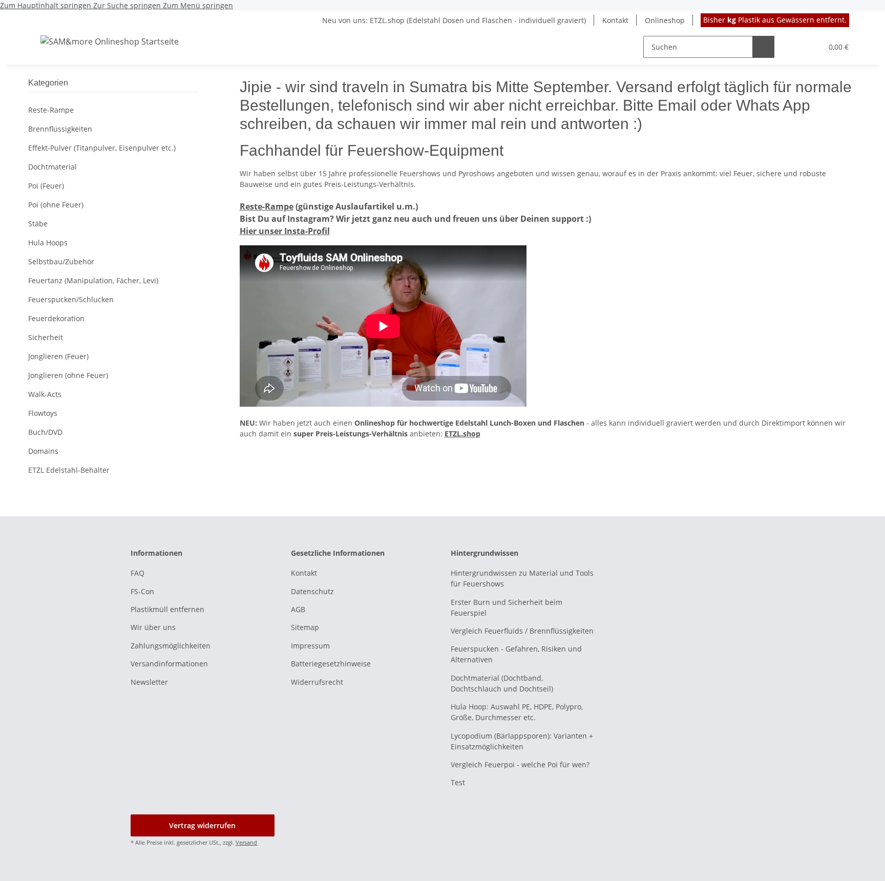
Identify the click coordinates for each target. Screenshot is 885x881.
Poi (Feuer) (46, 186)
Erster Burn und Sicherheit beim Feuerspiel (506, 607)
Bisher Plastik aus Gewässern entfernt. (775, 20)
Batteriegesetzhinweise (331, 663)
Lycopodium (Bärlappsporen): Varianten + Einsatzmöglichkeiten (522, 741)
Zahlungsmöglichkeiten (170, 646)
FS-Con (142, 591)
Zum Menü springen (198, 5)
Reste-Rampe (266, 206)
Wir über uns (153, 627)
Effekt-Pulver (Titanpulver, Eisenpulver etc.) (102, 148)
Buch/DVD (45, 432)
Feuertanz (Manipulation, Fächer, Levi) (93, 280)
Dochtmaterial (52, 167)
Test (458, 782)
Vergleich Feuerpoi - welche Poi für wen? (520, 764)
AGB (298, 609)
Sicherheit (45, 337)
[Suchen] (763, 47)
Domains (43, 451)
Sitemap (305, 627)
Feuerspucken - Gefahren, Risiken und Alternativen (516, 654)
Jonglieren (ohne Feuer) (68, 375)
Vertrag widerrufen (202, 825)
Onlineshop (665, 20)
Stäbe (38, 223)
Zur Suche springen (128, 5)
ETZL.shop (462, 433)
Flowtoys (42, 413)
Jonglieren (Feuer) (58, 356)
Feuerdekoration (56, 318)
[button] (794, 47)
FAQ (137, 573)
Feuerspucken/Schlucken (71, 299)
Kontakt (615, 20)
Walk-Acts (44, 394)
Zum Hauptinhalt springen (46, 5)
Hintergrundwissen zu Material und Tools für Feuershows (522, 578)
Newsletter (149, 682)
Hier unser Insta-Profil (285, 231)
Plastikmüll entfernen (167, 609)
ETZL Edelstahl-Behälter (69, 470)
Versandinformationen (169, 663)
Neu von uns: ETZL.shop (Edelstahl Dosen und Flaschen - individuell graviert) (454, 20)
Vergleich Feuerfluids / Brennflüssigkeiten (522, 631)
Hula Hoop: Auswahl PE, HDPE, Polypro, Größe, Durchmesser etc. (517, 712)
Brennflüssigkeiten (60, 129)
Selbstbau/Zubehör (61, 261)
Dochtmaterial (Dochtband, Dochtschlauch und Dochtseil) (502, 683)
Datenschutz (312, 591)
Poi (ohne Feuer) (55, 204)
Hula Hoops (48, 242)
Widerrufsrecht (317, 682)
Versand (246, 842)
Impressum (310, 646)
